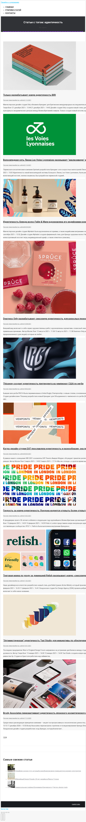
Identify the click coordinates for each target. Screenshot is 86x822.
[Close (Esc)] (2, 812)
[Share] (4, 812)
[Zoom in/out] (8, 812)
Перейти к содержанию (10, 2)
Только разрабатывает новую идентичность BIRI (29, 95)
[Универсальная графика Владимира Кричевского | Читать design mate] (11, 787)
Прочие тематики (9, 100)
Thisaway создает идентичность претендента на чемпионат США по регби (43, 383)
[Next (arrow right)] (4, 816)
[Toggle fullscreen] (6, 812)
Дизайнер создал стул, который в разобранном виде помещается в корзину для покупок (48, 771)
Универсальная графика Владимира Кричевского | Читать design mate (41, 787)
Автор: (19, 100)
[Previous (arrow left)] (2, 816)
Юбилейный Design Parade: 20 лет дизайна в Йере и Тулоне (37, 779)
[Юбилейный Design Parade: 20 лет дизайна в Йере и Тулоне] (11, 779)
